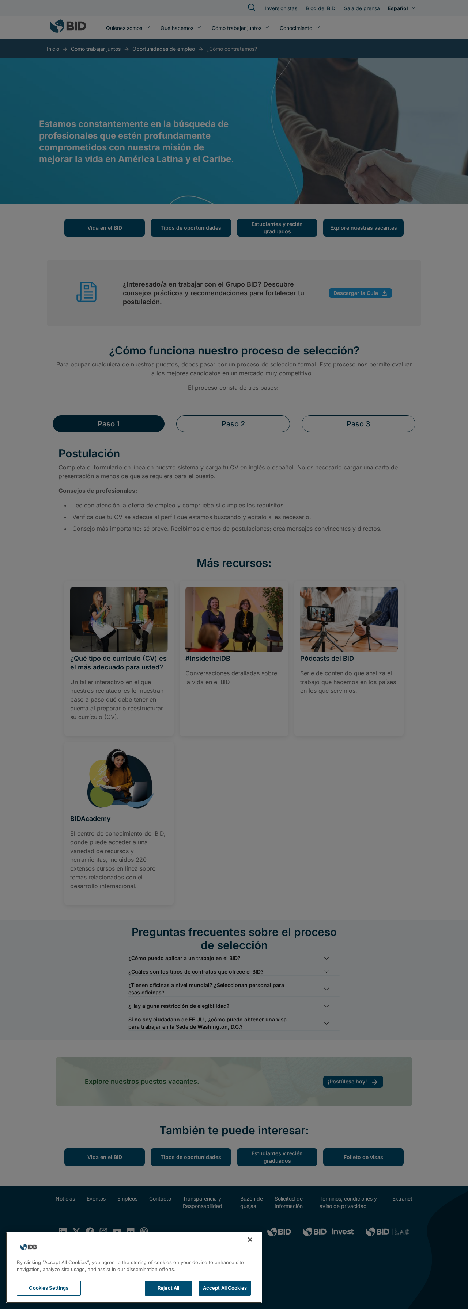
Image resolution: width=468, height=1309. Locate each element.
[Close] (250, 1240)
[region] (134, 1267)
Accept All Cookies (225, 1288)
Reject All (168, 1288)
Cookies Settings (48, 1288)
